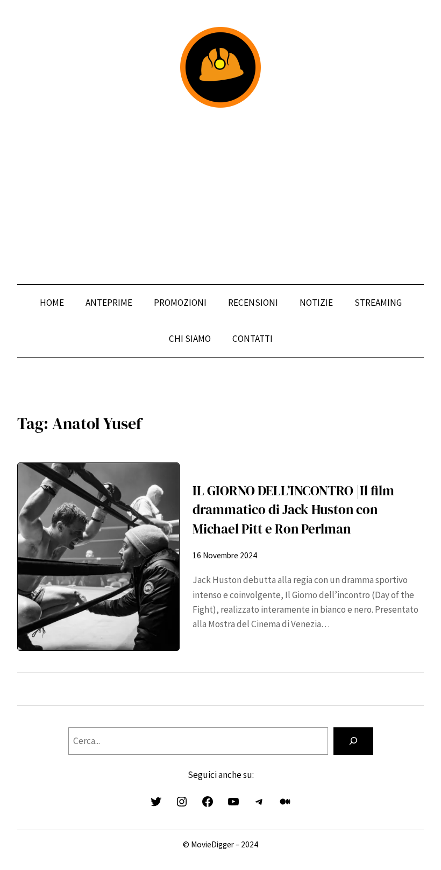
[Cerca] (353, 741)
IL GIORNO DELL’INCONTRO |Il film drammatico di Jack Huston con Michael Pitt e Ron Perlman (293, 509)
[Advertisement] (220, 196)
